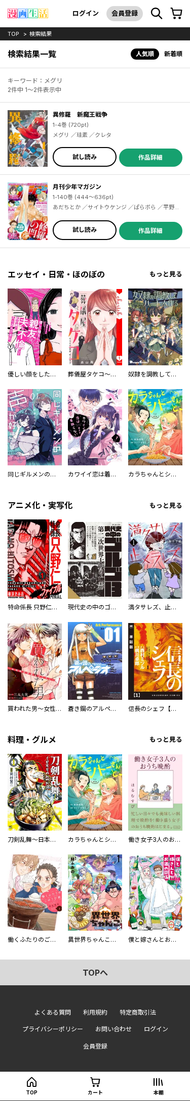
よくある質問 (52, 1012)
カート (95, 1092)
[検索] (156, 14)
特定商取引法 (138, 1012)
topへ (95, 973)
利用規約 (95, 1012)
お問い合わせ (113, 1029)
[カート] (176, 14)
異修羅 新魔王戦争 (80, 114)
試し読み (84, 157)
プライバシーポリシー (52, 1029)
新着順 (173, 54)
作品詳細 (150, 157)
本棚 (159, 1092)
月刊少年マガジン (77, 186)
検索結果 (40, 33)
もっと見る (165, 274)
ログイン (85, 13)
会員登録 (124, 13)
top (13, 33)
